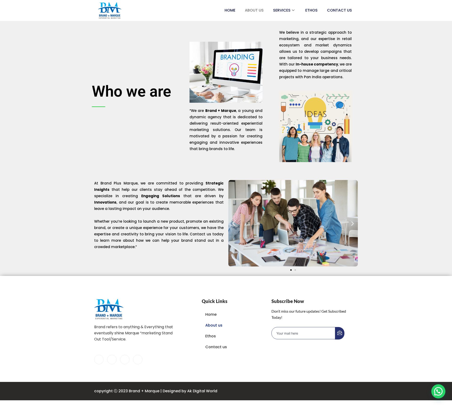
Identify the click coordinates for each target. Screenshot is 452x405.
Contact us (339, 10)
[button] (234, 223)
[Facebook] (99, 359)
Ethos (311, 10)
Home (230, 10)
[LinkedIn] (124, 359)
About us (254, 10)
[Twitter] (112, 359)
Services (282, 10)
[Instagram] (137, 359)
